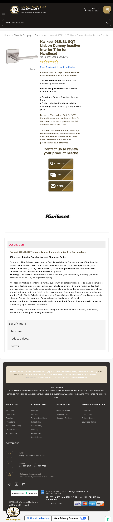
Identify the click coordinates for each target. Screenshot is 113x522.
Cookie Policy (36, 437)
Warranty (34, 430)
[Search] (106, 22)
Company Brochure (64, 418)
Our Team (35, 414)
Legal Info (56, 503)
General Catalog (63, 411)
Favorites (9, 418)
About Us (35, 411)
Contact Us (86, 411)
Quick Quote (87, 414)
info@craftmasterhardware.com (31, 456)
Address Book (11, 433)
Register (30, 378)
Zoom (32, 69)
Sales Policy (36, 422)
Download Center (89, 422)
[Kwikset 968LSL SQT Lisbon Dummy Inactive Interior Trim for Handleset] (21, 41)
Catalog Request (88, 418)
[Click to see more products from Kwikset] (57, 216)
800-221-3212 (25, 466)
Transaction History (13, 426)
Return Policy (36, 426)
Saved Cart (10, 414)
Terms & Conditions (39, 418)
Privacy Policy (36, 433)
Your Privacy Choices (66, 518)
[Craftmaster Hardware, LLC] (28, 9)
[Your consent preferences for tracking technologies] (108, 519)
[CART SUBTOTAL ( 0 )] (107, 9)
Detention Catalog (63, 414)
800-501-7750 (40, 466)
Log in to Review (67, 67)
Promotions (10, 422)
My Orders (10, 411)
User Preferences (13, 430)
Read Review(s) (48, 67)
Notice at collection (38, 518)
